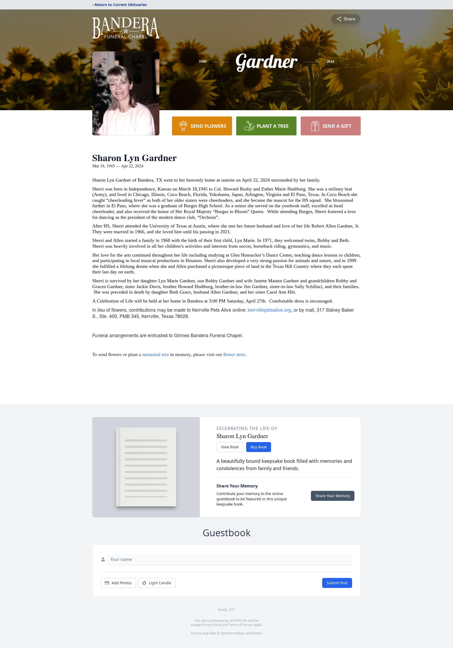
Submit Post (337, 582)
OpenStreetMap (232, 633)
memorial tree (155, 354)
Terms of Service (241, 625)
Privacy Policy (212, 625)
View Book (230, 446)
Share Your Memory (332, 495)
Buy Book (259, 446)
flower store (234, 354)
